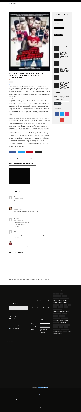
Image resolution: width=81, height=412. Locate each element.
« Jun (32, 313)
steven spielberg (57, 331)
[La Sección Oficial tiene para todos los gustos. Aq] (30, 376)
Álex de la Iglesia (57, 333)
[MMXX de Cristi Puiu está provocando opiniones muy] (30, 349)
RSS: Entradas (17, 328)
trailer (64, 331)
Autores (11, 1)
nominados (56, 320)
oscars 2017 (56, 322)
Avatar (55, 300)
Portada (21, 398)
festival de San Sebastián (59, 311)
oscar (61, 320)
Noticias (28, 398)
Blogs (61, 398)
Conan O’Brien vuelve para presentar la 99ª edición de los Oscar (64, 70)
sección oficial (65, 329)
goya (67, 311)
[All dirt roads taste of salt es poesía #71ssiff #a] (69, 350)
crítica (60, 302)
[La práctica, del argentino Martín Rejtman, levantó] (11, 349)
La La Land (65, 313)
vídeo (69, 331)
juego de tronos (57, 313)
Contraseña (33, 326)
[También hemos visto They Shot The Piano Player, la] (69, 363)
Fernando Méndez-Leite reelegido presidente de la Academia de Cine (65, 48)
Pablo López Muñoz (15, 79)
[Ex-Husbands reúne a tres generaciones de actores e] (50, 352)
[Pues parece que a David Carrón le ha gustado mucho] (11, 365)
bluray (64, 300)
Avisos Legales (12, 315)
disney (65, 302)
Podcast (35, 398)
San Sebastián (57, 329)
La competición (53, 398)
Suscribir (57, 103)
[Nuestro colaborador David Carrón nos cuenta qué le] (11, 379)
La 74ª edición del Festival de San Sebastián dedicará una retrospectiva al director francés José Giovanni (65, 85)
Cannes (55, 302)
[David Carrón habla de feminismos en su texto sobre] (50, 364)
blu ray (60, 300)
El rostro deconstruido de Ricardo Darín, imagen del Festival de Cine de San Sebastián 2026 (65, 63)
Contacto (16, 1)
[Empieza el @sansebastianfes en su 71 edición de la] (50, 376)
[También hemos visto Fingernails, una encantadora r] (30, 363)
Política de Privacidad (14, 316)
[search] (26, 308)
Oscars (66, 320)
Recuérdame (44, 329)
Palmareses (43, 398)
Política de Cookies (13, 318)
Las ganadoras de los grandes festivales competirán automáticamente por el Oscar (65, 77)
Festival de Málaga (57, 309)
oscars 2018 (63, 322)
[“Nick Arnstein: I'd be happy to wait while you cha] (69, 377)
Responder (17, 213)
